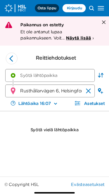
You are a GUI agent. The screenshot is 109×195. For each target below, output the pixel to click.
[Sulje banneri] (103, 22)
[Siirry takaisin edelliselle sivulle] (11, 58)
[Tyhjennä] (88, 90)
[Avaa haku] (91, 8)
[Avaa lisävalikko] (101, 8)
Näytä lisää (78, 38)
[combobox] (50, 75)
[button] (100, 75)
